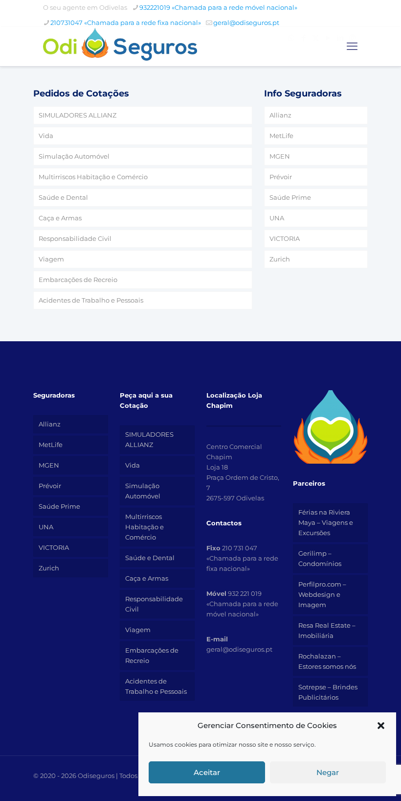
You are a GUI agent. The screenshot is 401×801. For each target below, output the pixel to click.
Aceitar (207, 772)
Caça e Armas (60, 218)
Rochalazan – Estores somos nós (327, 661)
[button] (381, 725)
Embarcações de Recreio (78, 279)
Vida (46, 136)
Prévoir (280, 177)
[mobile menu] (352, 46)
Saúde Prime (290, 197)
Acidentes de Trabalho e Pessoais (91, 300)
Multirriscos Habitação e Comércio (93, 177)
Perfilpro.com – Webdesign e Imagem (322, 594)
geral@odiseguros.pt (246, 22)
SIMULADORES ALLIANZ (77, 115)
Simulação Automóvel (74, 156)
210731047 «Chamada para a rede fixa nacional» (125, 22)
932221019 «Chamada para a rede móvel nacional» (218, 7)
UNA (276, 218)
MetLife (281, 136)
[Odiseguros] (120, 46)
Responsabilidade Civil (75, 238)
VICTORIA (284, 238)
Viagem (51, 259)
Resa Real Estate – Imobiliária (327, 630)
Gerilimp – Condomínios (319, 558)
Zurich (279, 259)
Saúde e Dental (63, 197)
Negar (327, 772)
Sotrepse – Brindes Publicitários (327, 692)
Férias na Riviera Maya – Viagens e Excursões (325, 522)
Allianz (280, 115)
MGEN (279, 156)
